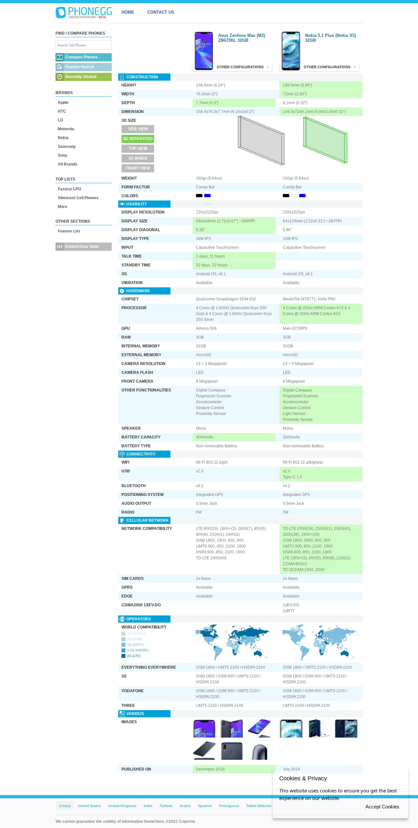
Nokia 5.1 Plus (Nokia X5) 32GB (330, 38)
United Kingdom (122, 806)
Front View (138, 168)
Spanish (205, 806)
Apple (63, 102)
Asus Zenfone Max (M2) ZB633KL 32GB (241, 38)
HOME (127, 12)
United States (89, 806)
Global (65, 806)
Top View (138, 148)
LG (60, 120)
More (62, 206)
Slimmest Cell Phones (78, 198)
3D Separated (138, 138)
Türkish (165, 806)
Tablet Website (258, 806)
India (148, 806)
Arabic (185, 806)
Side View (138, 129)
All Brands (67, 164)
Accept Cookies (382, 806)
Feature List (69, 231)
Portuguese (229, 806)
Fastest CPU (69, 189)
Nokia (63, 137)
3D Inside (138, 158)
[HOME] (84, 12)
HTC (62, 111)
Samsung (66, 146)
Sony (62, 155)
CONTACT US (160, 12)
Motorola (66, 129)
